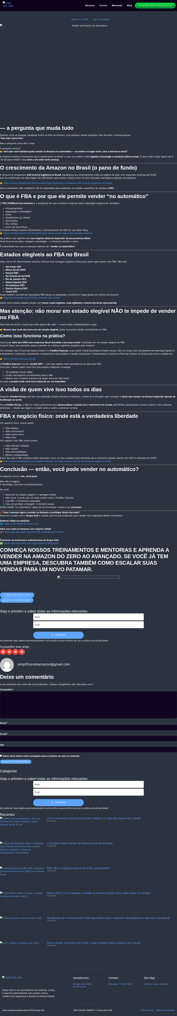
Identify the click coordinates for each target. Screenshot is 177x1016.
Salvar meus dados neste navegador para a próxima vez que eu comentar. (41, 756)
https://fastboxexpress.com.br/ (19, 358)
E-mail (4, 734)
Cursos (103, 5)
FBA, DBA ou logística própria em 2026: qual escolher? (79, 868)
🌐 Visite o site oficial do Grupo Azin (19, 523)
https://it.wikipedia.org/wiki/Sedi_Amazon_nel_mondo (31, 297)
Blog (129, 5)
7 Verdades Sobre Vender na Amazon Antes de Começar (80, 843)
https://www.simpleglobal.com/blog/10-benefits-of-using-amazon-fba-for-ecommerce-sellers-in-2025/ (57, 461)
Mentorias (117, 5)
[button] (3, 652)
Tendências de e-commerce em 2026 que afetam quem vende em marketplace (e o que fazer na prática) (108, 917)
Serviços (89, 5)
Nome (4, 723)
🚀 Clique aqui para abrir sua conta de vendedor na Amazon (31, 531)
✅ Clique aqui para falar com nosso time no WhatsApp (29, 543)
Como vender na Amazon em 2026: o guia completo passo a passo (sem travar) (94, 942)
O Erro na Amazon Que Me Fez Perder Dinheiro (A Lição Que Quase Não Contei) (94, 818)
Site (2, 745)
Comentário (7, 689)
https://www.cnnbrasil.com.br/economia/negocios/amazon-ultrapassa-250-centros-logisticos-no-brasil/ (57, 183)
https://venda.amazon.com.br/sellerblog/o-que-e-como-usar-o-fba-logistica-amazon (47, 233)
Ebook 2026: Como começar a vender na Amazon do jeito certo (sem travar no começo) (99, 893)
